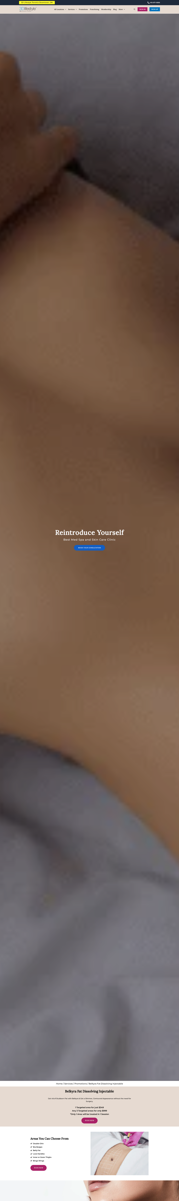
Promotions (80, 1083)
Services (68, 1083)
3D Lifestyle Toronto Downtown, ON (37, 3)
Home (59, 1083)
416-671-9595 (154, 3)
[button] (65, 9)
